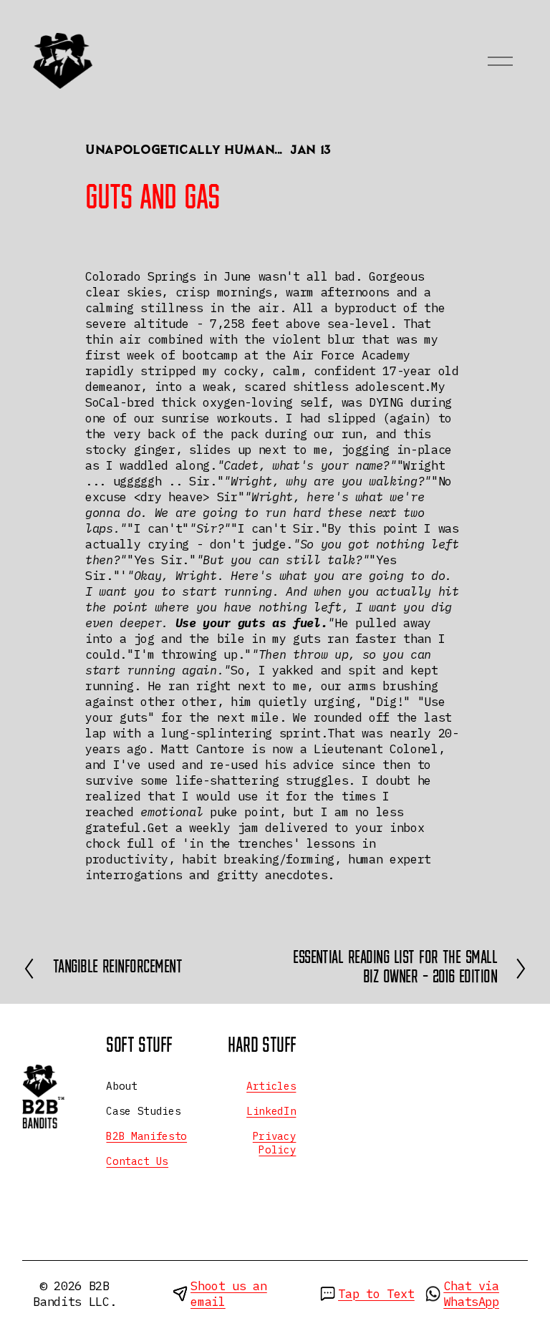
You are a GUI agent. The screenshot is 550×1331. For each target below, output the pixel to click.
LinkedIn (271, 1111)
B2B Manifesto (146, 1136)
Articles (271, 1086)
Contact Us (137, 1161)
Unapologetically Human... (183, 151)
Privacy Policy (274, 1143)
